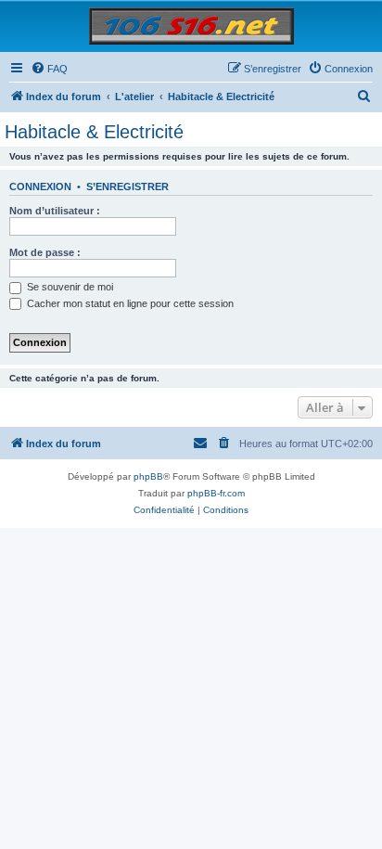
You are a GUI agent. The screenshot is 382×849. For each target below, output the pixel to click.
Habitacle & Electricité (94, 132)
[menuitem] (49, 69)
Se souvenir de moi (68, 286)
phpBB (148, 476)
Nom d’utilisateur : (54, 210)
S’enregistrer (127, 186)
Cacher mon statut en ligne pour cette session (129, 303)
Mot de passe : (45, 252)
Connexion (40, 186)
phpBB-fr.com (216, 493)
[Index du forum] (191, 25)
